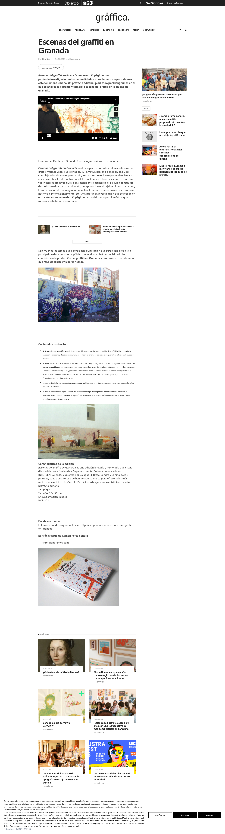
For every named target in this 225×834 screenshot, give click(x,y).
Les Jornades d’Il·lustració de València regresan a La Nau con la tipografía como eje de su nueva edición (61, 778)
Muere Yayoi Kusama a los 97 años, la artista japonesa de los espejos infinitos (173, 170)
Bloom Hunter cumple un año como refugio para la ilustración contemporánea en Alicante (118, 229)
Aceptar (209, 815)
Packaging (108, 30)
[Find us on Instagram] (140, 3)
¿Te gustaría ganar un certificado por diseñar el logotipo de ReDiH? (162, 96)
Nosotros (41, 3)
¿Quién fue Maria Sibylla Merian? (66, 226)
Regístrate (179, 3)
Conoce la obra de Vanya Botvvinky (56, 724)
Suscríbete (123, 30)
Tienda (56, 3)
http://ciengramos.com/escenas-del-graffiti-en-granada (86, 526)
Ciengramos (120, 83)
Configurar (160, 815)
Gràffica (46, 58)
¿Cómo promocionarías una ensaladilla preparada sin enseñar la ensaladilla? (172, 120)
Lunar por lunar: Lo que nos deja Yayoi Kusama (172, 133)
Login (171, 3)
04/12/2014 (60, 59)
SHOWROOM (149, 30)
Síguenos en (51, 68)
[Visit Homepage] (112, 18)
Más (87, 242)
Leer (146, 108)
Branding (94, 30)
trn (106, 161)
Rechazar (185, 815)
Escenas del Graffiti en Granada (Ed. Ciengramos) (68, 161)
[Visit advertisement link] (154, 3)
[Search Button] (186, 30)
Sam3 (106, 374)
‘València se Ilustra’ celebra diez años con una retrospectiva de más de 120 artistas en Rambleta (111, 726)
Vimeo (116, 161)
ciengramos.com (59, 542)
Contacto (49, 3)
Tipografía (80, 30)
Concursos (149, 89)
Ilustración (65, 30)
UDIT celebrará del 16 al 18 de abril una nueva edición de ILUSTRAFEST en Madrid (112, 776)
